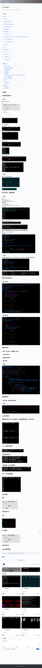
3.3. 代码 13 (4, 51)
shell (15, 9)
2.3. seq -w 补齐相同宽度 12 (7, 41)
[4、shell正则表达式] (11, 622)
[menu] (40, 2)
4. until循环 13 (5, 54)
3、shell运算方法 (6, 609)
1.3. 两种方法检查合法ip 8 (7, 26)
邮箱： (17, 646)
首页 (2, 5)
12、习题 (24, 609)
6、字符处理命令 (6, 588)
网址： (30, 646)
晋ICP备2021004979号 (21, 666)
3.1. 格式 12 (4, 46)
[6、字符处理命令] (11, 581)
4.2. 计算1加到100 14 (6, 56)
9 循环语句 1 (5, 16)
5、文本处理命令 (25, 629)
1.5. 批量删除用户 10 (6, 31)
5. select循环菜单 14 (6, 59)
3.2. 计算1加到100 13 (6, 49)
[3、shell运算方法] (11, 602)
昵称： (4, 646)
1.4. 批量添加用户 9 (6, 29)
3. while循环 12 (5, 44)
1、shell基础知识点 (25, 588)
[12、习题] (31, 602)
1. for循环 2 (5, 19)
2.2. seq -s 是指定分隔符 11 (7, 39)
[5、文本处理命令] (31, 622)
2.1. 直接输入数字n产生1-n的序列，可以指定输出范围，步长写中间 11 (15, 36)
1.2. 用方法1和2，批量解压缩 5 (8, 24)
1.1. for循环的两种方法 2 (7, 21)
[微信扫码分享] (31, 564)
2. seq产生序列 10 (6, 34)
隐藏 (6, 63)
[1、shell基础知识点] (31, 581)
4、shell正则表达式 (6, 629)
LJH (2, 9)
